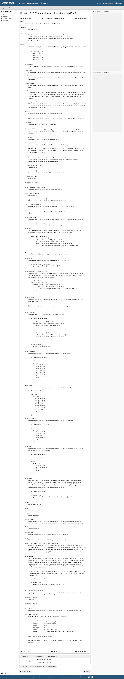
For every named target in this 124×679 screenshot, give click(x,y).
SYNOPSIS (6, 16)
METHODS (6, 20)
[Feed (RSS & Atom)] (90, 677)
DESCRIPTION (7, 18)
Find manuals (26, 671)
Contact (46, 3)
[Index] (7, 3)
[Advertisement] (107, 42)
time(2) (40, 487)
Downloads (33, 3)
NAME (5, 14)
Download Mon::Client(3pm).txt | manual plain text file (39, 666)
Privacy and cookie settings (78, 677)
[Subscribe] (92, 677)
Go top (87, 671)
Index (23, 3)
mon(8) (49, 659)
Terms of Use (65, 677)
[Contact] (88, 677)
